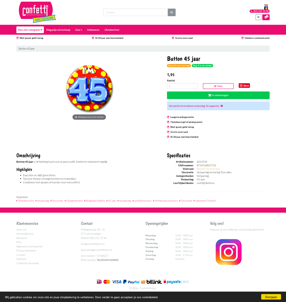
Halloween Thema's (205, 200)
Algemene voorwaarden (29, 246)
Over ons (21, 229)
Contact (20, 254)
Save (246, 85)
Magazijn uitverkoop (58, 29)
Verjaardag (42, 200)
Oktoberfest (111, 29)
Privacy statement (26, 250)
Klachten (21, 258)
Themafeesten (25, 200)
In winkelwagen (220, 95)
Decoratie (57, 200)
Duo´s (78, 29)
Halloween (93, 29)
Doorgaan (271, 297)
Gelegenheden (74, 200)
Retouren (21, 237)
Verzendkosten (24, 233)
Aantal (171, 80)
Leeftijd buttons (143, 200)
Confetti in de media (27, 263)
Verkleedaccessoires (166, 200)
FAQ (18, 242)
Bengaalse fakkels (95, 200)
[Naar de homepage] (37, 12)
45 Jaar (111, 200)
